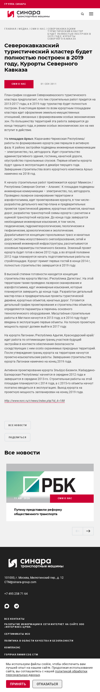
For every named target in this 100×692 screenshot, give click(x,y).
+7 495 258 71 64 (16, 593)
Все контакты (14, 619)
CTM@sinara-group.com (20, 582)
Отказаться (47, 684)
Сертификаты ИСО (17, 634)
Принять (18, 684)
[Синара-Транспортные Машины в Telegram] (16, 606)
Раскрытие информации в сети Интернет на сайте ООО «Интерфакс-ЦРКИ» (44, 625)
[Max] (6, 606)
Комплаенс (12, 647)
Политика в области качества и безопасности (39, 641)
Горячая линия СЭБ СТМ (21, 654)
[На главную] (28, 14)
